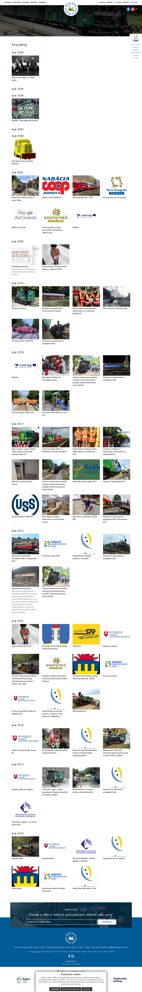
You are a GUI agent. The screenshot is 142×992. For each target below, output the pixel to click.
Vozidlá (71, 952)
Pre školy (65, 952)
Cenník (58, 952)
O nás (37, 952)
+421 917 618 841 (98, 947)
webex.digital (76, 964)
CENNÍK (26, 2)
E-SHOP (134, 2)
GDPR (111, 952)
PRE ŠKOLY (34, 2)
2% (115, 2)
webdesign (66, 964)
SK (136, 9)
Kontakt (84, 952)
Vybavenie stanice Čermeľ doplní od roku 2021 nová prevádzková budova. (24, 270)
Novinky (31, 952)
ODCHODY (17, 2)
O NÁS (119, 2)
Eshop (90, 952)
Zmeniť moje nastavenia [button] (70, 989)
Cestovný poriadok (47, 952)
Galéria (77, 952)
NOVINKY (8, 2)
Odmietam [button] (87, 989)
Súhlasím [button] (55, 989)
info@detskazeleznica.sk (118, 947)
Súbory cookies (102, 952)
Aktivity (102, 2)
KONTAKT (126, 2)
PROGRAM (42, 2)
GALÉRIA (110, 2)
